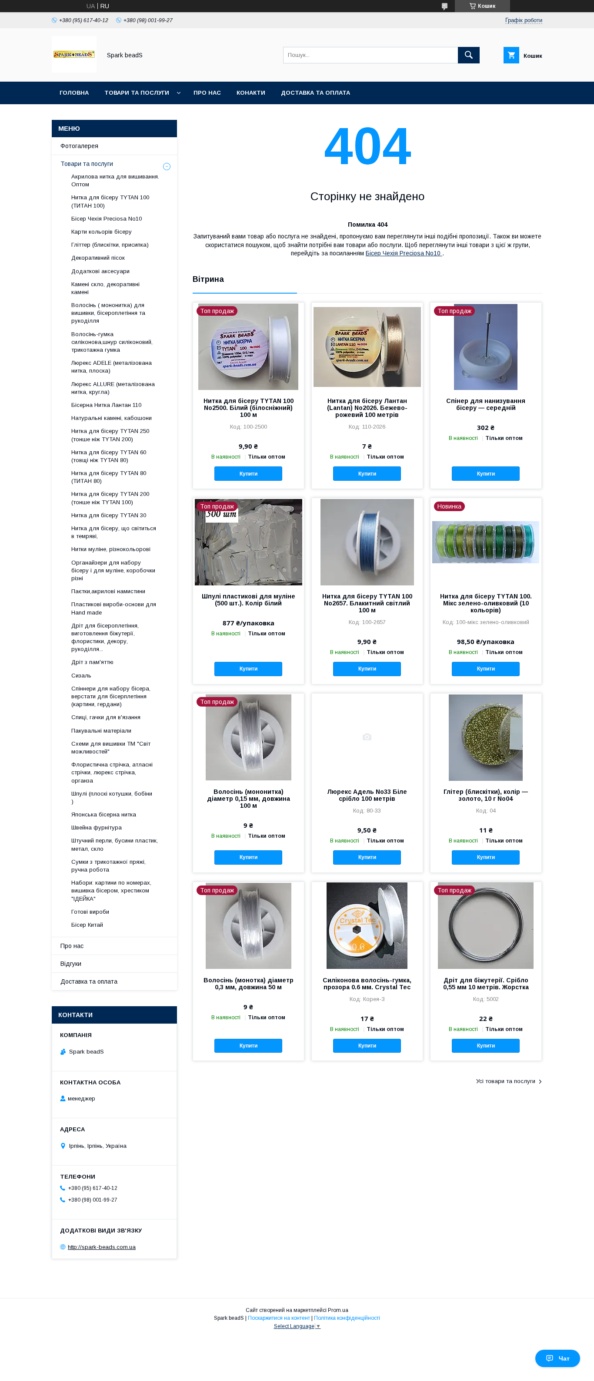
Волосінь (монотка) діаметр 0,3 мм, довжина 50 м (249, 984)
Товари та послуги (136, 92)
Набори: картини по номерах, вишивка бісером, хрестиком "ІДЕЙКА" (111, 890)
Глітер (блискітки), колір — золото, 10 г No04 (486, 795)
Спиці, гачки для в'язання (105, 717)
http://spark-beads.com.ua (102, 1247)
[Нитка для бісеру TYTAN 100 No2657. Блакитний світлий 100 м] (367, 541)
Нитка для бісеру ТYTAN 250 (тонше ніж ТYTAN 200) (110, 435)
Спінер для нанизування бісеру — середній (485, 404)
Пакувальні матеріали (101, 730)
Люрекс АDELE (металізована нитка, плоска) (111, 367)
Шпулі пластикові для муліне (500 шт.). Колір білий (248, 600)
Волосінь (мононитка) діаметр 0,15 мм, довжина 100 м (248, 798)
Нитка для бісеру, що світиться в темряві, (113, 532)
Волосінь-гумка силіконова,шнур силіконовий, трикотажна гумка (112, 342)
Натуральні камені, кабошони (111, 418)
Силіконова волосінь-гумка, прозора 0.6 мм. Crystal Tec (367, 984)
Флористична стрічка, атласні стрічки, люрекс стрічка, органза (112, 772)
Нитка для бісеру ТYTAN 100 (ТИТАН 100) (110, 201)
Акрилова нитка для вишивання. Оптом (115, 180)
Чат (564, 1358)
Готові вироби (90, 912)
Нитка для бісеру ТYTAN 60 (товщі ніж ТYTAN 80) (108, 456)
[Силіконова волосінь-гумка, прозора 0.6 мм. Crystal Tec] (367, 925)
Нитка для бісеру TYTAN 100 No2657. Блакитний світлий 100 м (367, 603)
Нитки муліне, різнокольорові (110, 549)
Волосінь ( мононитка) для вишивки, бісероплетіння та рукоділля (108, 313)
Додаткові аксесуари (100, 271)
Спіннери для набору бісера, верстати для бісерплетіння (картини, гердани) (110, 696)
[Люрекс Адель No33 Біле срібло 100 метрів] (367, 737)
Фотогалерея (79, 145)
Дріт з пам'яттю (92, 662)
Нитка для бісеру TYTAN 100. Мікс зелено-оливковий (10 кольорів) (486, 603)
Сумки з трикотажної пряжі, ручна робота (108, 866)
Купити (248, 474)
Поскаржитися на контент (279, 1318)
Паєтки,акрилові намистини (108, 591)
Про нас (207, 92)
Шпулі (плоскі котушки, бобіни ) (111, 797)
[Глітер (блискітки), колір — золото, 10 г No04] (485, 737)
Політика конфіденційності (347, 1318)
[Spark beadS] (74, 70)
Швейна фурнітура (96, 827)
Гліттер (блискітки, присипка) (110, 244)
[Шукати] (469, 55)
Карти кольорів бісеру (101, 231)
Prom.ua (338, 1310)
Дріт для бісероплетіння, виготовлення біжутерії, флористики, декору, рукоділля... (105, 637)
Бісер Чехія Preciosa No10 (404, 253)
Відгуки (70, 963)
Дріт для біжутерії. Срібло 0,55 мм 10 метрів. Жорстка (486, 984)
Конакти (251, 92)
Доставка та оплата (315, 92)
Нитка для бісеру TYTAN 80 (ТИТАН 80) (108, 477)
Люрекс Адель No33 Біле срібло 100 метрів (367, 795)
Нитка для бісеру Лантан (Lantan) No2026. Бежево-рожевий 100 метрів (367, 407)
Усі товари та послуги (505, 1081)
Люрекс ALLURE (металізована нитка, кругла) (113, 388)
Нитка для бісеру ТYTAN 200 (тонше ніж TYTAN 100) (110, 498)
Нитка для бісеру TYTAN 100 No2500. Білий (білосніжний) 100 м (249, 407)
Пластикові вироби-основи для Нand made (113, 608)
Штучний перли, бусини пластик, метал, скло (114, 844)
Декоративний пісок (98, 257)
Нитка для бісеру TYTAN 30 (108, 515)
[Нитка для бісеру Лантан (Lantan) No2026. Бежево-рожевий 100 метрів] (367, 346)
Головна (74, 92)
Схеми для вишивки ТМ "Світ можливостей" (110, 747)
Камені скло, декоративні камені (105, 288)
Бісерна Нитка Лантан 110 (106, 405)
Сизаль (81, 675)
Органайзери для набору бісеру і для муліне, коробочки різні (113, 570)
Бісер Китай (87, 925)
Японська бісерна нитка (103, 814)
